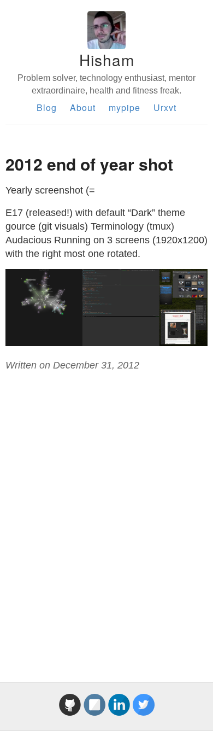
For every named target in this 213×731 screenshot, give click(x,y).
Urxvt (164, 107)
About (83, 107)
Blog (47, 107)
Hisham (106, 60)
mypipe (124, 107)
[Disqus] (106, 514)
